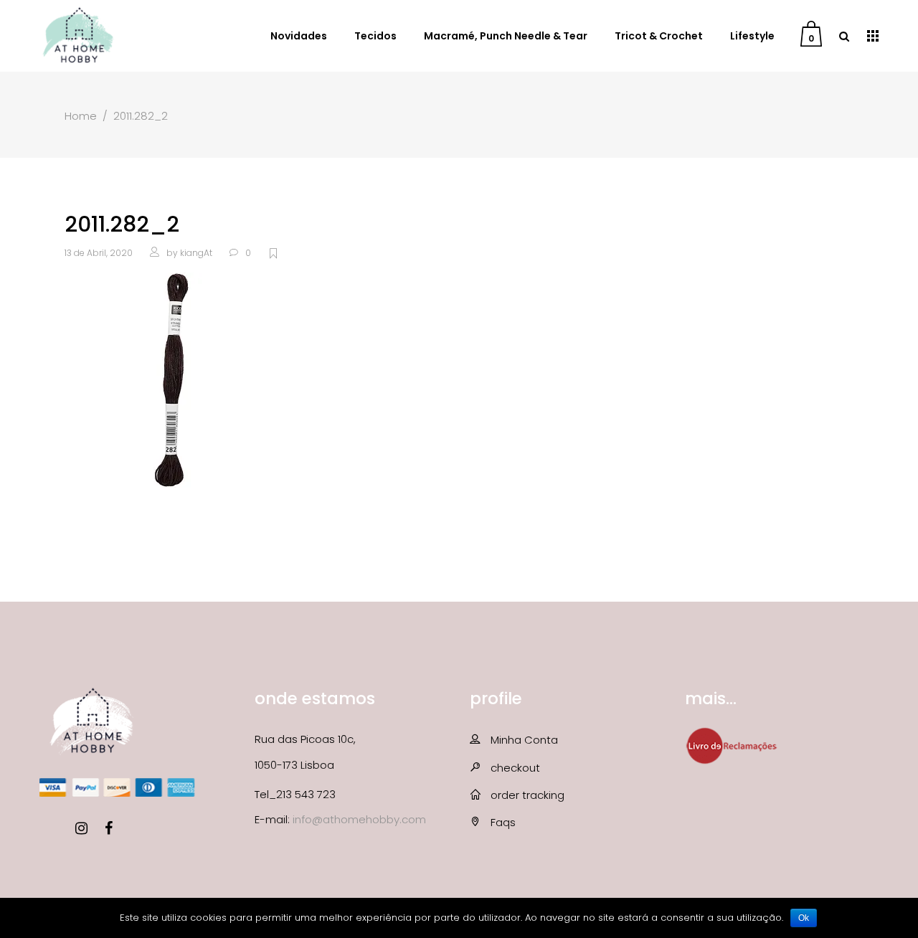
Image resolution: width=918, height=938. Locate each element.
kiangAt (196, 253)
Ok (803, 918)
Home (81, 115)
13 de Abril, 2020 (99, 253)
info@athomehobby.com (359, 819)
